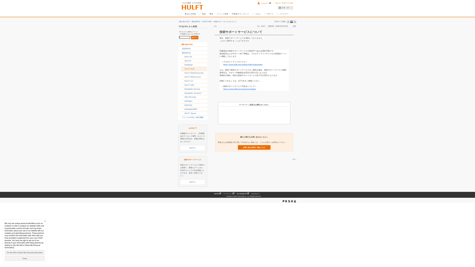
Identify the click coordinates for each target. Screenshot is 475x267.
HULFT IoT (188, 81)
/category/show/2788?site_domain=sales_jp (180, 48)
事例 (211, 14)
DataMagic (188, 65)
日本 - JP (285, 8)
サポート (270, 14)
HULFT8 (187, 61)
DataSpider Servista (192, 89)
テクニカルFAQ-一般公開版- (193, 117)
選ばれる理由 (190, 14)
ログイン (192, 148)
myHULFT (265, 3)
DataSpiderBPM (190, 109)
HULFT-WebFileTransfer (194, 73)
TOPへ (294, 159)
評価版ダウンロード (240, 14)
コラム (257, 14)
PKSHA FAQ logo (289, 201)
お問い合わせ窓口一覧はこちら (254, 147)
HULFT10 (188, 57)
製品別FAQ (196, 21)
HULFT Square (190, 113)
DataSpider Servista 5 (193, 93)
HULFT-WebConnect (192, 77)
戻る (215, 26)
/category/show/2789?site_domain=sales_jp (180, 53)
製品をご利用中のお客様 (284, 3)
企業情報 (216, 193)
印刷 (294, 26)
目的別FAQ (186, 49)
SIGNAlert (188, 101)
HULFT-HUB (207, 21)
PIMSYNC (188, 105)
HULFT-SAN (189, 85)
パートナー (284, 14)
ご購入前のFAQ (183, 21)
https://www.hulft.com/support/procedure (239, 89)
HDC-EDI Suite (190, 97)
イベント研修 (222, 14)
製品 (204, 14)
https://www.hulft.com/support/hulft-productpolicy (243, 65)
